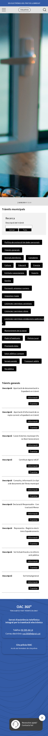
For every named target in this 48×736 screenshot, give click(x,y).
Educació (22, 265)
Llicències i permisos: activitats (18, 303)
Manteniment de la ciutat (15, 330)
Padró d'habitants (12, 338)
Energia (36, 265)
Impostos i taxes (11, 296)
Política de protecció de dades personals (22, 242)
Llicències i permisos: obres (16, 311)
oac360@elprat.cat (31, 633)
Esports (34, 273)
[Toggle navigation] (4, 10)
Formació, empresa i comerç (16, 288)
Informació (33, 397)
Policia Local (33, 338)
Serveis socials (10, 361)
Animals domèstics (12, 257)
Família (7, 280)
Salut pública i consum (14, 353)
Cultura (7, 265)
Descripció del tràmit (15, 222)
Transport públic (31, 361)
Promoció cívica (11, 346)
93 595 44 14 (27, 630)
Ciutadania (33, 257)
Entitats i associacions (14, 273)
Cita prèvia (24, 10)
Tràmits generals (12, 250)
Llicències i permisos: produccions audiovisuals (23, 321)
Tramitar (34, 403)
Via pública (9, 368)
